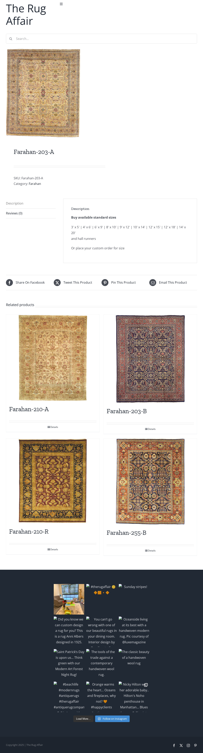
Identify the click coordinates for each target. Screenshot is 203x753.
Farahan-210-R (29, 531)
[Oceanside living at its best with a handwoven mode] (134, 632)
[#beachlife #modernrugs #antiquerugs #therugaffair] (69, 697)
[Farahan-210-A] (52, 358)
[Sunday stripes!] (134, 599)
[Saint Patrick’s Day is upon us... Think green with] (69, 664)
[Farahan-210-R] (52, 480)
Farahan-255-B (126, 532)
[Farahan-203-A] (52, 93)
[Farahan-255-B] (150, 481)
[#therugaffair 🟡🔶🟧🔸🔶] (101, 599)
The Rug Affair (26, 14)
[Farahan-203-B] (150, 359)
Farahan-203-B (127, 411)
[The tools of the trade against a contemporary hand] (101, 664)
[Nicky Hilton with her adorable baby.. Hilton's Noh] (134, 697)
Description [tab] (14, 203)
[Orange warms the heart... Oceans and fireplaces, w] (101, 697)
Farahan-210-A (29, 409)
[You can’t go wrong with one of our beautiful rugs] (101, 632)
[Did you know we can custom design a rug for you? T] (69, 632)
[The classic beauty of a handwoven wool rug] (134, 664)
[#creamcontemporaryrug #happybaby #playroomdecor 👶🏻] (69, 599)
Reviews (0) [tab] (14, 213)
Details (54, 427)
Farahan (35, 184)
